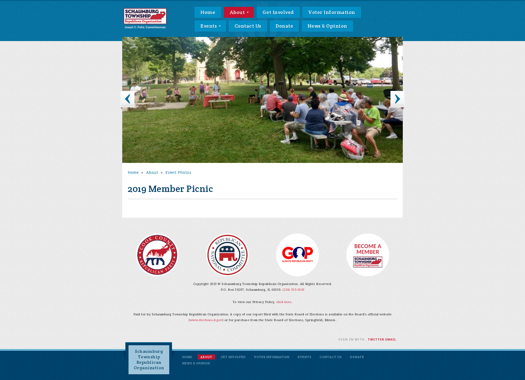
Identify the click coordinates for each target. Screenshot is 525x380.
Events (209, 26)
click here (283, 302)
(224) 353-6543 (293, 290)
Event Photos (178, 172)
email (390, 339)
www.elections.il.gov (206, 320)
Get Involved (278, 12)
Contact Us (248, 26)
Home (207, 12)
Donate (284, 26)
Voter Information (331, 12)
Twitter (376, 339)
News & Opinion (327, 26)
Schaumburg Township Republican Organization (149, 360)
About (238, 12)
